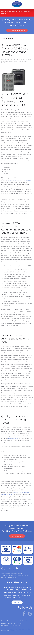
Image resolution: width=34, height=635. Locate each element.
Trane (10, 494)
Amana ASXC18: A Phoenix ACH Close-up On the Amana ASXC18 (15, 50)
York (16, 621)
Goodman (4, 494)
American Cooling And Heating (11, 573)
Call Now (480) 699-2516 (18, 30)
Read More (17, 602)
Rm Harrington (13, 59)
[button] (2, 4)
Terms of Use (16, 625)
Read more (18, 553)
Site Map (19, 623)
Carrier (21, 492)
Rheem (26, 492)
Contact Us (11, 623)
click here (23, 508)
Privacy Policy (5, 625)
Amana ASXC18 (13, 438)
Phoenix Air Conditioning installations (19, 180)
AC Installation (7, 61)
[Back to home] (17, 4)
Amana (15, 492)
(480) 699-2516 (18, 536)
